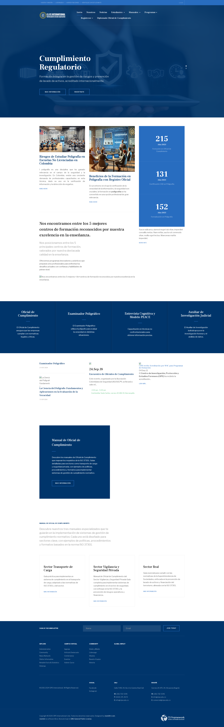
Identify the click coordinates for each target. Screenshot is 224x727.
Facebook (92, 688)
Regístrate (79, 92)
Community (43, 652)
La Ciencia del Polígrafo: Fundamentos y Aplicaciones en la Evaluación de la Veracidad (61, 392)
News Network (44, 656)
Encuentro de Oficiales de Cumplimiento (111, 374)
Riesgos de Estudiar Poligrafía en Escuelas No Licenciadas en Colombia (62, 160)
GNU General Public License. (81, 719)
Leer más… (143, 383)
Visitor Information (46, 659)
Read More (43, 189)
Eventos (67, 659)
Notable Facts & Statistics (49, 663)
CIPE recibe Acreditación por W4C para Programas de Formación (161, 366)
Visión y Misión (47, 2)
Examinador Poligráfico (52, 363)
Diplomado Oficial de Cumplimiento (114, 18)
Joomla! (42, 719)
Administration (45, 649)
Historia (92, 663)
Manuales (134, 12)
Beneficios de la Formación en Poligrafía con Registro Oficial (110, 178)
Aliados (92, 656)
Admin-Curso (69, 663)
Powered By (173, 718)
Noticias (103, 12)
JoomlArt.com (110, 716)
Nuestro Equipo (95, 659)
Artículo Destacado (71, 652)
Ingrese (67, 649)
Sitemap (42, 666)
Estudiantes (117, 12)
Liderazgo (59, 2)
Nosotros (90, 12)
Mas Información (52, 92)
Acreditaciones (72, 2)
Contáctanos (69, 656)
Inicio (79, 12)
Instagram (93, 691)
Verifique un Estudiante (92, 2)
